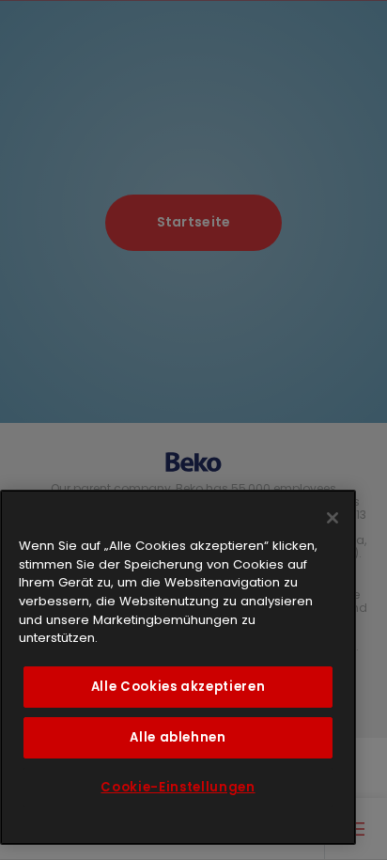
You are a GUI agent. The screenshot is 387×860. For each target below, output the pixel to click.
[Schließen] (332, 518)
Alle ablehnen (178, 737)
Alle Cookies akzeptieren (178, 687)
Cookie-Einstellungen (178, 787)
